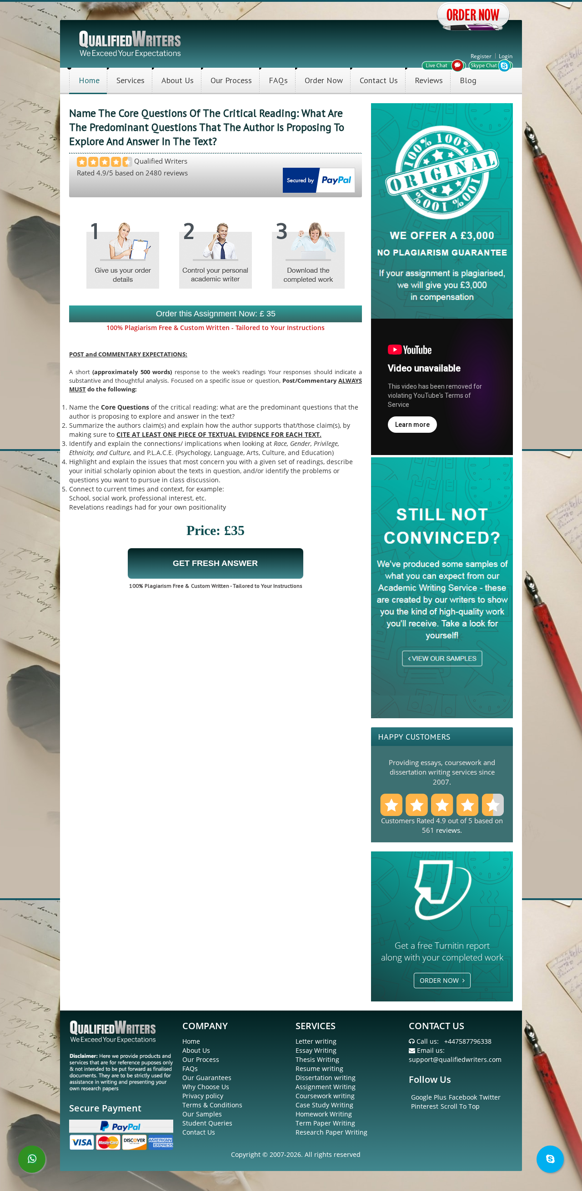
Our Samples (202, 1114)
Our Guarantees (206, 1077)
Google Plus (429, 1097)
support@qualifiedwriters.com (455, 1059)
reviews (448, 830)
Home (89, 80)
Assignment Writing (326, 1086)
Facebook (463, 1097)
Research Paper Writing (331, 1132)
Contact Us (379, 80)
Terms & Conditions (212, 1105)
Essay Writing (316, 1050)
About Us (177, 80)
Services (130, 80)
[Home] (130, 43)
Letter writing (316, 1041)
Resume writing (319, 1068)
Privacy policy (202, 1095)
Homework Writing (324, 1114)
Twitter (490, 1097)
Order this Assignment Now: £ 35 (216, 313)
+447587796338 (468, 1041)
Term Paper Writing (325, 1123)
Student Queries (207, 1123)
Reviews (429, 80)
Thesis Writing (317, 1059)
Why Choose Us (205, 1086)
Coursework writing (325, 1095)
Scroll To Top (460, 1106)
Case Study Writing (324, 1105)
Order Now (324, 80)
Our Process (231, 80)
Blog (468, 80)
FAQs (278, 80)
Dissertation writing (326, 1077)
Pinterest (424, 1106)
